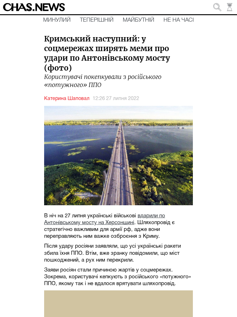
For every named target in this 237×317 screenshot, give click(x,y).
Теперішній (97, 20)
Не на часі (179, 20)
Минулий (57, 20)
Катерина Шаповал (66, 99)
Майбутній (138, 20)
